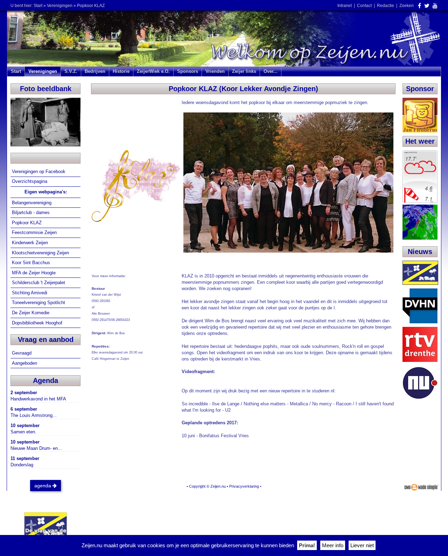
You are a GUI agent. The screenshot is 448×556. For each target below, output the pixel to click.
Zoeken (406, 5)
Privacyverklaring (244, 486)
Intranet (344, 5)
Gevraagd (22, 353)
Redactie (385, 5)
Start (38, 5)
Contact (364, 5)
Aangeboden (25, 363)
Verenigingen (59, 5)
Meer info (332, 545)
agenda (43, 485)
